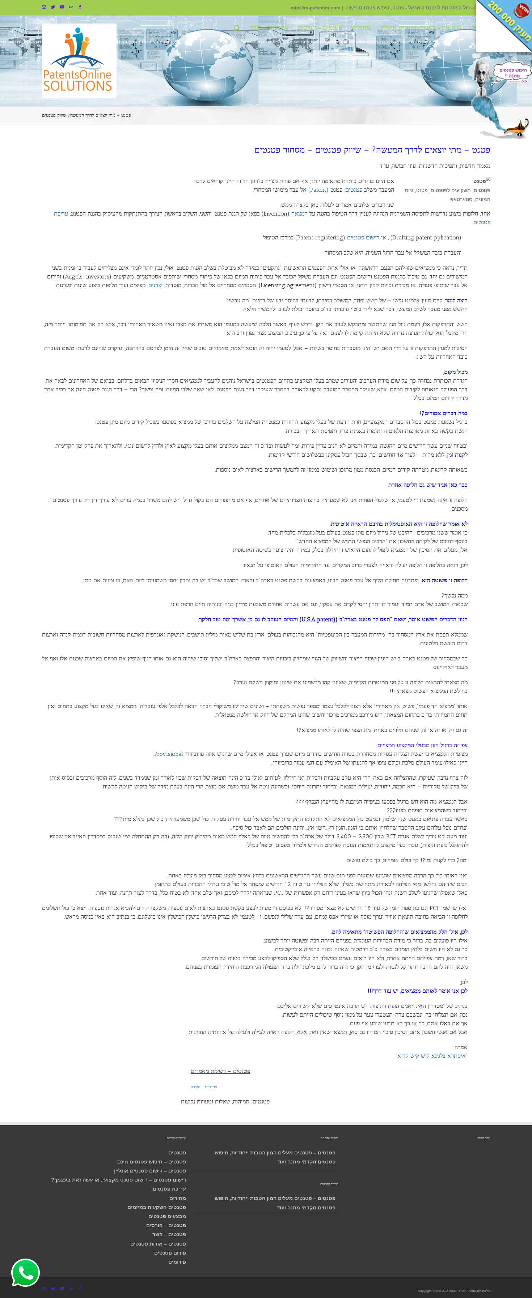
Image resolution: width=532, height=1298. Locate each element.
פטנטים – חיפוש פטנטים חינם (151, 1162)
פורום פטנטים (170, 1253)
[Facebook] (80, 7)
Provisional (168, 753)
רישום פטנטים (363, 237)
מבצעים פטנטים (167, 1216)
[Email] (44, 7)
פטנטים (177, 1153)
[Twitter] (53, 7)
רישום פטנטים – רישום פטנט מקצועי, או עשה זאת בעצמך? (118, 1180)
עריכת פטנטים (169, 1189)
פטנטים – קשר (169, 1234)
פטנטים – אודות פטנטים (158, 1244)
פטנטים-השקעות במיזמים (156, 1207)
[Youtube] (62, 7)
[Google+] (71, 7)
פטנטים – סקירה (204, 1086)
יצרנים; (154, 285)
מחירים (177, 1198)
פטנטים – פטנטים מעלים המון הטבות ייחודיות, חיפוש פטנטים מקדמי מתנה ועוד (275, 1157)
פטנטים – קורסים (166, 1225)
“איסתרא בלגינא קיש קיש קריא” (432, 1055)
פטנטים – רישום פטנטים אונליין (150, 1171)
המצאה (299, 213)
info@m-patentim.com (316, 7)
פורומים (177, 1262)
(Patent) (318, 189)
